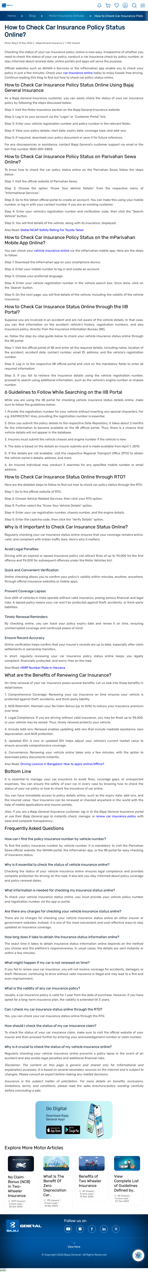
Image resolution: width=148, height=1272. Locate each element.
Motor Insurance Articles (66, 16)
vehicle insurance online (51, 250)
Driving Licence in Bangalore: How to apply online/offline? (62, 764)
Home (12, 16)
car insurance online (78, 73)
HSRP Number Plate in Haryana (42, 667)
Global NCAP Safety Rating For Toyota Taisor (52, 230)
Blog (32, 16)
